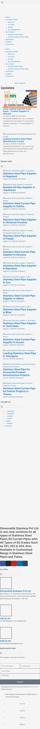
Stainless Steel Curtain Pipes (18, 37)
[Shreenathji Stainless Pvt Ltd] (6, 583)
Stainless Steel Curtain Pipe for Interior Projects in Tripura (19, 391)
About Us (11, 22)
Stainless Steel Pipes (15, 34)
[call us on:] (6, 610)
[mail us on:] (6, 633)
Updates (9, 42)
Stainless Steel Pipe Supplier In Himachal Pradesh (20, 221)
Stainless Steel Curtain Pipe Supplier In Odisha (19, 205)
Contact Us (10, 44)
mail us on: (5, 641)
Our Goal (11, 24)
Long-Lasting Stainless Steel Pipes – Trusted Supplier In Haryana (17, 111)
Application (10, 39)
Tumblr (9, 418)
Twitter (8, 421)
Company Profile (12, 19)
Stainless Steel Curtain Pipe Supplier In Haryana (19, 253)
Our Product (10, 32)
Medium (10, 423)
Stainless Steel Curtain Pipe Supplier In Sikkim (19, 297)
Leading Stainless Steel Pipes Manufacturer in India (17, 140)
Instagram (10, 413)
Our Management (14, 29)
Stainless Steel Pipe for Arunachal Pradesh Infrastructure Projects (16, 372)
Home (8, 17)
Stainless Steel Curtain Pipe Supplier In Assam (19, 341)
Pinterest (8, 426)
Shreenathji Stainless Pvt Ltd (15, 591)
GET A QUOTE (20, 83)
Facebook (10, 411)
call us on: (5, 618)
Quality (10, 27)
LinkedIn (10, 416)
